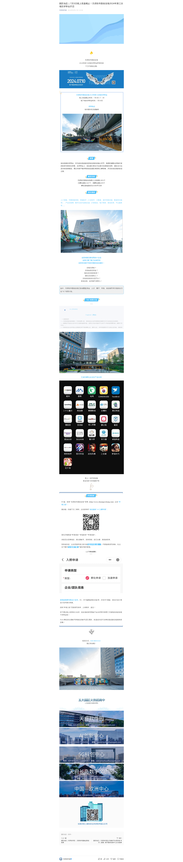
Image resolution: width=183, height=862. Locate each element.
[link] (67, 859)
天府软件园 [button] (63, 10)
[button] (91, 834)
